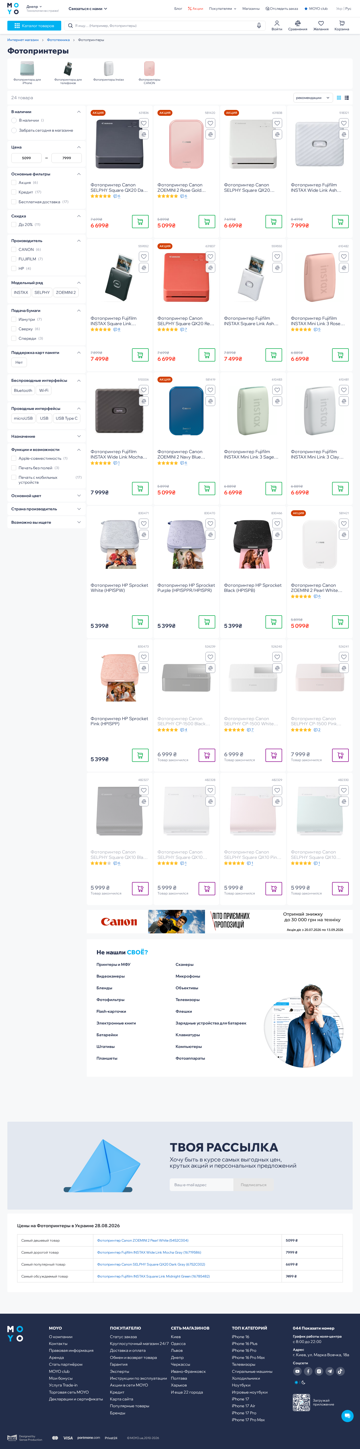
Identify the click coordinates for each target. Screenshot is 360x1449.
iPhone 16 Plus (244, 1343)
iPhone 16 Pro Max (248, 1357)
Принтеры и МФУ (113, 964)
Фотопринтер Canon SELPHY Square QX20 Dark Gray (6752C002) (151, 1264)
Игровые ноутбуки (250, 1392)
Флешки (184, 1011)
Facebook (308, 1371)
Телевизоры (188, 999)
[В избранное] (144, 123)
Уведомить (207, 755)
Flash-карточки (111, 1011)
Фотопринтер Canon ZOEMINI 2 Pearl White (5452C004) (142, 1240)
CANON (26, 249)
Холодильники (246, 1378)
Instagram (318, 1371)
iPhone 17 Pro (244, 1412)
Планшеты (106, 1058)
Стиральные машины (252, 1371)
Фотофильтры (110, 999)
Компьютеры (189, 1046)
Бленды (104, 987)
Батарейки (107, 1034)
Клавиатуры (188, 1034)
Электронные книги (116, 1023)
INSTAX (21, 292)
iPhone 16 (240, 1336)
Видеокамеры (110, 976)
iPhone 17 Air (243, 1405)
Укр (339, 8)
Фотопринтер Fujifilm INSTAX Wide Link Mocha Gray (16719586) (149, 1252)
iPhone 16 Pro (244, 1350)
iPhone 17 (240, 1398)
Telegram (329, 1371)
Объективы (187, 987)
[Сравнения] (144, 134)
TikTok (340, 1371)
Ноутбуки (241, 1385)
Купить (140, 221)
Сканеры (184, 964)
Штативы (105, 1046)
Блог (178, 9)
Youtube (297, 1371)
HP (21, 268)
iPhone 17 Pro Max (248, 1419)
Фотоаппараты (190, 1058)
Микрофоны (188, 976)
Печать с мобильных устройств (38, 480)
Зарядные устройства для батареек (211, 1023)
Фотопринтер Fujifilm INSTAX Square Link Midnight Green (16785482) (153, 1276)
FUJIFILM (27, 258)
